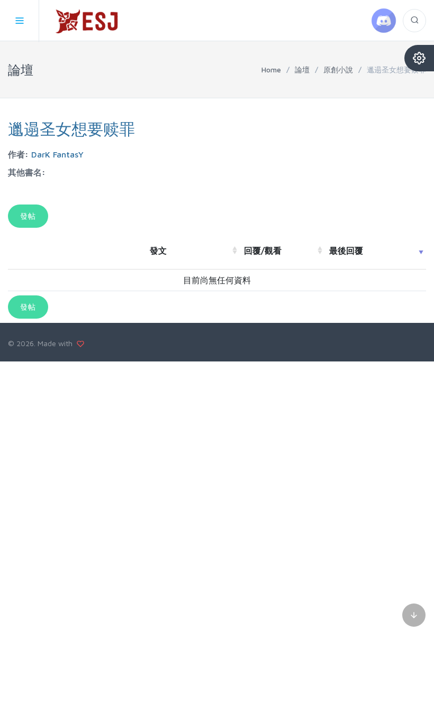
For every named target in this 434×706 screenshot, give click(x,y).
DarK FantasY (57, 154)
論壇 (302, 69)
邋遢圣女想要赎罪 (71, 128)
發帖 (28, 215)
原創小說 (338, 69)
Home (271, 69)
